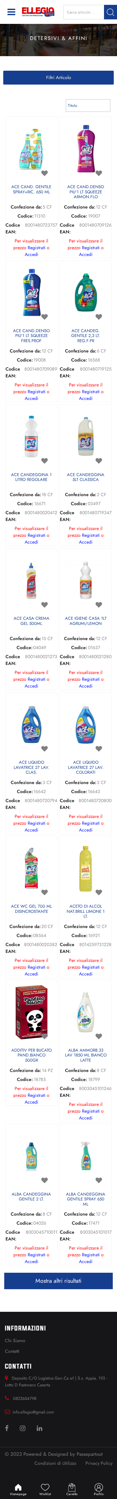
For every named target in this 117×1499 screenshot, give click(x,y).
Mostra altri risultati (58, 1281)
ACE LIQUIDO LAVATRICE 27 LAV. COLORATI (86, 767)
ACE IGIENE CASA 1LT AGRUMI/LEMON (86, 621)
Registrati (37, 247)
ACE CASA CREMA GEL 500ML (31, 621)
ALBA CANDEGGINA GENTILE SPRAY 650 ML (85, 1199)
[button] (110, 12)
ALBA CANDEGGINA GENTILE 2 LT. (31, 1197)
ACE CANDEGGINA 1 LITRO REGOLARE (31, 477)
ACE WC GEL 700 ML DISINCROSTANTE (31, 909)
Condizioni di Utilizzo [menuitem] (55, 1463)
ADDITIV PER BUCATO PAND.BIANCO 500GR (31, 1055)
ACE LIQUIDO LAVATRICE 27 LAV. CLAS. (31, 767)
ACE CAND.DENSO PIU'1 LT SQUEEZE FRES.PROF (31, 336)
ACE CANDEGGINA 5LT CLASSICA (85, 477)
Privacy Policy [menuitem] (98, 1463)
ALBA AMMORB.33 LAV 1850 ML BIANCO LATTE (86, 1055)
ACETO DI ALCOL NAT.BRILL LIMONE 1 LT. (86, 911)
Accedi (31, 254)
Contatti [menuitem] (12, 1351)
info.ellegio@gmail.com (33, 1412)
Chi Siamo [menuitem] (15, 1340)
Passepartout (90, 1454)
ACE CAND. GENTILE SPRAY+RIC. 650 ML (31, 189)
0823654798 (24, 1398)
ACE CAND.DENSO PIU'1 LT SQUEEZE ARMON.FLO (85, 192)
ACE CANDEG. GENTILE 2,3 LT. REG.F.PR (85, 336)
